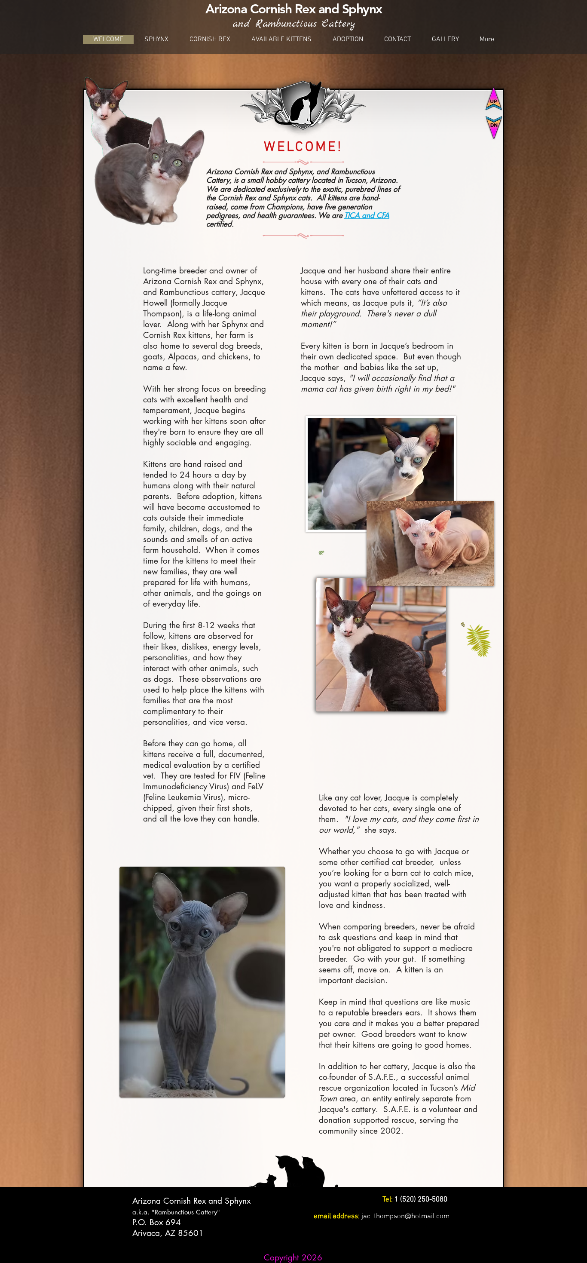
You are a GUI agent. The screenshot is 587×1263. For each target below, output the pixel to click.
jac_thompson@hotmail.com (405, 1216)
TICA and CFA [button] (366, 215)
